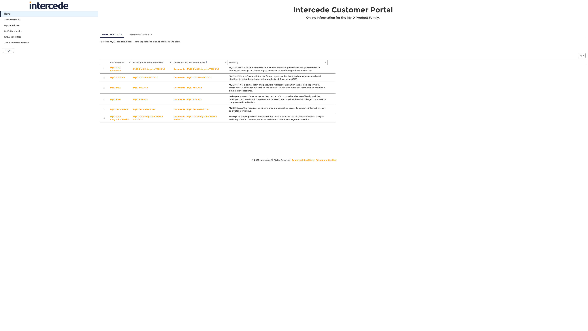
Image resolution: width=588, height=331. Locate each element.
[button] (119, 62)
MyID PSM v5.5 (140, 99)
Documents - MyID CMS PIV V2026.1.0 (193, 77)
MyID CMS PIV (117, 77)
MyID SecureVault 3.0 (144, 109)
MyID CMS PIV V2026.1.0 (145, 77)
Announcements (12, 19)
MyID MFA (115, 87)
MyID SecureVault (119, 109)
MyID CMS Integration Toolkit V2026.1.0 (148, 118)
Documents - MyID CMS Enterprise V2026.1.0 (196, 69)
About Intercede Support (16, 42)
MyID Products (11, 25)
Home (7, 14)
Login (8, 50)
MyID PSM (115, 99)
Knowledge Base (12, 37)
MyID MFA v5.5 (141, 87)
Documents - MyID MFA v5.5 (188, 87)
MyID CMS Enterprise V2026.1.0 (149, 69)
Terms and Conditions (303, 160)
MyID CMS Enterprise (115, 69)
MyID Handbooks (13, 31)
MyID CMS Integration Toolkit (119, 118)
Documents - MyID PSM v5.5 (188, 99)
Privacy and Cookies (326, 160)
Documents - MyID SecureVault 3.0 (191, 109)
